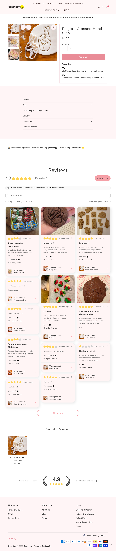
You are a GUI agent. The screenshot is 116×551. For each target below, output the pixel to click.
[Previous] (23, 27)
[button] (49, 178)
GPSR (10, 514)
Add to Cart (83, 57)
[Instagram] (12, 539)
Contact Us (80, 526)
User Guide (27, 121)
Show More (18, 255)
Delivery (26, 116)
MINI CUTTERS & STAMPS (70, 3)
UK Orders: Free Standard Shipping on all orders (82, 71)
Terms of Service (15, 510)
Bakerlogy (28, 546)
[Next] (28, 27)
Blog (44, 514)
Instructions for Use (84, 522)
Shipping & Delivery (84, 510)
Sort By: (92, 202)
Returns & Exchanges (85, 514)
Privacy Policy (14, 518)
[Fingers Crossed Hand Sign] (17, 445)
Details (26, 100)
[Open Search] (99, 7)
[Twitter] (15, 539)
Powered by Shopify (42, 546)
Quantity (65, 44)
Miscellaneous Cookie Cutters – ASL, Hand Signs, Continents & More (51, 17)
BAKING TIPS (51, 10)
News (44, 518)
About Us (46, 510)
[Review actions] (35, 238)
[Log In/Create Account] (103, 7)
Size (25, 105)
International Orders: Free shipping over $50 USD (83, 78)
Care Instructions (30, 127)
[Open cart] (106, 7)
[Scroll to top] (111, 545)
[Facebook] (9, 539)
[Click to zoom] (53, 27)
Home (25, 17)
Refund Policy (82, 518)
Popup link (66, 64)
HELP (67, 10)
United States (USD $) (95, 535)
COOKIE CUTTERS (42, 3)
